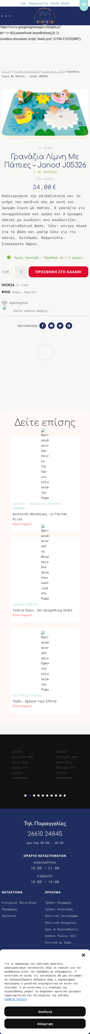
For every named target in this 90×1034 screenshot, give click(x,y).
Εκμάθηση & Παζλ (52, 71)
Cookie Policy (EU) (60, 936)
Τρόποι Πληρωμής (58, 903)
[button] (83, 955)
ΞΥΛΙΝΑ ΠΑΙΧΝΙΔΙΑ (26, 71)
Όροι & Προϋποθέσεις (61, 929)
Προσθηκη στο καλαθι (58, 271)
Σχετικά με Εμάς (58, 942)
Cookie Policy (15, 999)
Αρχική (6, 71)
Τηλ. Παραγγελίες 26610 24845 (45, 3)
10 (65, 795)
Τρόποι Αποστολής (59, 909)
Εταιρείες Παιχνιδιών (19, 903)
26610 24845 (45, 834)
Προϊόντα (9, 916)
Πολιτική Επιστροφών (61, 916)
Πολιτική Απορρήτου (60, 923)
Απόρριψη (45, 1023)
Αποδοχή (45, 1011)
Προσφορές (9, 909)
